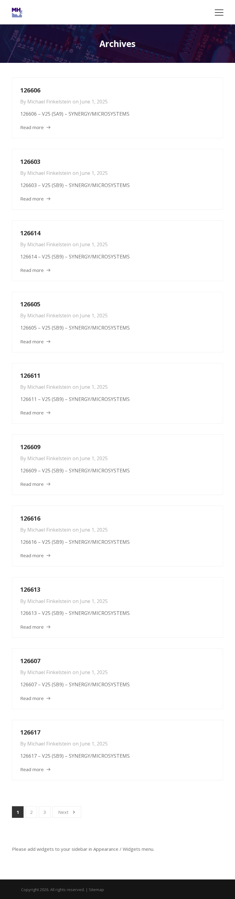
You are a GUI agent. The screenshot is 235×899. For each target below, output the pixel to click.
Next (63, 812)
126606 (30, 90)
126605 (30, 304)
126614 (30, 233)
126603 (30, 161)
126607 (30, 661)
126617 (30, 732)
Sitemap (96, 889)
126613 (30, 589)
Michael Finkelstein (49, 101)
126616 (30, 518)
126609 (30, 447)
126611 (30, 375)
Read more (32, 127)
